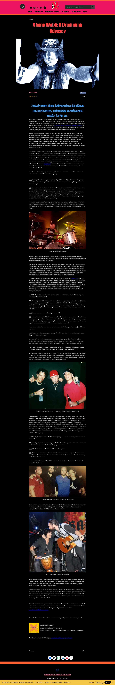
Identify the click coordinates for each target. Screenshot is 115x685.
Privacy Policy (66, 682)
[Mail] (57, 670)
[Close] (113, 682)
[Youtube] (31, 7)
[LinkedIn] (63, 658)
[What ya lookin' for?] (93, 7)
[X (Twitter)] (54, 658)
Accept (108, 682)
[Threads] (34, 7)
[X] (38, 7)
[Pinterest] (67, 658)
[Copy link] (71, 658)
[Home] (22, 6)
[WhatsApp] (58, 658)
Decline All (99, 682)
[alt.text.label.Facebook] (45, 7)
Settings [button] (91, 682)
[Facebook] (50, 658)
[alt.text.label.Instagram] (41, 7)
